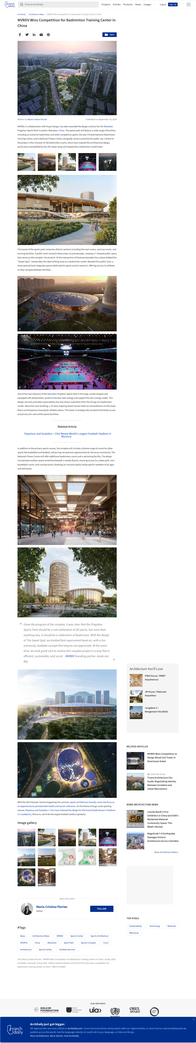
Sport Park (69, 942)
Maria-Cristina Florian (51, 906)
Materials (171, 926)
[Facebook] (20, 34)
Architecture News (41, 936)
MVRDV (70, 656)
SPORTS (23, 942)
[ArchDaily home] (10, 4)
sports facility (45, 949)
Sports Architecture (99, 936)
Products (128, 4)
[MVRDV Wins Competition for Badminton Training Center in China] (26, 837)
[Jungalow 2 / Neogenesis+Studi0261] (136, 712)
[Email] (41, 34)
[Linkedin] (34, 34)
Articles (117, 4)
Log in (163, 4)
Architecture (25, 949)
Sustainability (135, 926)
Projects (106, 4)
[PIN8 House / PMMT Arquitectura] (136, 680)
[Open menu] (188, 4)
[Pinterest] (48, 34)
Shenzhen (108, 126)
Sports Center (76, 936)
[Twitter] (27, 34)
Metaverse (134, 933)
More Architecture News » (166, 852)
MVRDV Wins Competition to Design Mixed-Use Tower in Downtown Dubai (162, 757)
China (61, 130)
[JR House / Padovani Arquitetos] (136, 696)
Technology (154, 926)
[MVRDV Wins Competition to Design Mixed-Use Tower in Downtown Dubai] (135, 761)
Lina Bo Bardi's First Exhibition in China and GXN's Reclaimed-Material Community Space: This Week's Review (162, 819)
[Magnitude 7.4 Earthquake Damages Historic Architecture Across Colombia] (135, 840)
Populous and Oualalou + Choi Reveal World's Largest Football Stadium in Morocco (67, 435)
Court (105, 942)
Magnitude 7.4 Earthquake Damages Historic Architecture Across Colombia (162, 837)
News (138, 4)
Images (147, 4)
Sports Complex (88, 942)
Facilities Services (67, 949)
